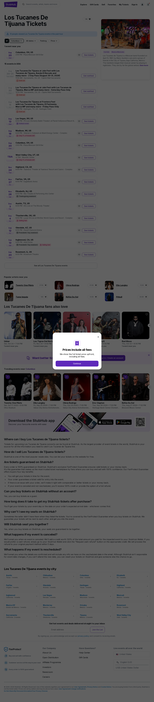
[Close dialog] (98, 337)
